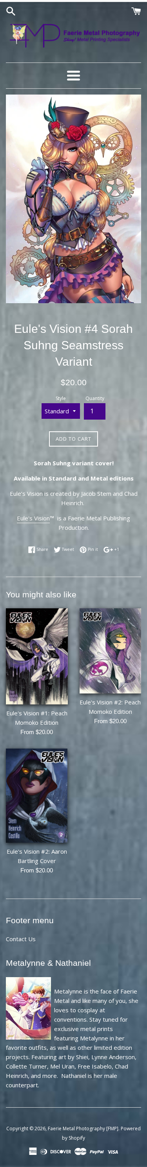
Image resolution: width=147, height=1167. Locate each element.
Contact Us (21, 939)
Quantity (94, 398)
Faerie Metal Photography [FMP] (83, 1128)
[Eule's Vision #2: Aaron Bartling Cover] (37, 795)
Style (61, 398)
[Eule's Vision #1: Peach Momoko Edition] (37, 656)
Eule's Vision (33, 518)
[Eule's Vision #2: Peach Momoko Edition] (111, 650)
